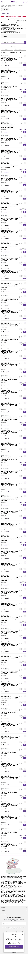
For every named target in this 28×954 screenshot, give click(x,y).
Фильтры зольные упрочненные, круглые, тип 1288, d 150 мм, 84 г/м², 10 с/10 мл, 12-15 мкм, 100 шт (9, 298)
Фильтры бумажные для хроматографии (10, 31)
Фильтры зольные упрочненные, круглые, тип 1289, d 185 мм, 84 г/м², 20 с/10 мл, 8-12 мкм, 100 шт (9, 418)
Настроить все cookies (14, 949)
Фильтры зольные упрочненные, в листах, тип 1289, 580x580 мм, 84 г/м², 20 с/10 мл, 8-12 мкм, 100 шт (9, 99)
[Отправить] (24, 924)
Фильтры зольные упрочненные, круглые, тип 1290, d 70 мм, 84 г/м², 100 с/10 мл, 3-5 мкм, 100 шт (9, 565)
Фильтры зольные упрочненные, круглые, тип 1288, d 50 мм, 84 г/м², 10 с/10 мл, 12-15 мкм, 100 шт (9, 218)
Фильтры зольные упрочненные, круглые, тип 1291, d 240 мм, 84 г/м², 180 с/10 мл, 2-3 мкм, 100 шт (9, 765)
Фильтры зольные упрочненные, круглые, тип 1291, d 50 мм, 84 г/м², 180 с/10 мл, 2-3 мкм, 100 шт (9, 658)
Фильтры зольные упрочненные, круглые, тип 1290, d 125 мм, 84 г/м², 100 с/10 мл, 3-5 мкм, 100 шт (9, 605)
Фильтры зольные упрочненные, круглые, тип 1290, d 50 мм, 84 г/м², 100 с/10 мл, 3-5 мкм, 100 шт (9, 538)
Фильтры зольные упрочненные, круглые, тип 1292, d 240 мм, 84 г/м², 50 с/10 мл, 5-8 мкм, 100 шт (9, 845)
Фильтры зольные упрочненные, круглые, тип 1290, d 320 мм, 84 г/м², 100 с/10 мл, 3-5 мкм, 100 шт (9, 631)
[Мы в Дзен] (17, 932)
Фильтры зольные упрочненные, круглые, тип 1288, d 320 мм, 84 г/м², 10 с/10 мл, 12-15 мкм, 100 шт (9, 338)
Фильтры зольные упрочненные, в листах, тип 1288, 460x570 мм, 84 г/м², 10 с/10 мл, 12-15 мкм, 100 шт (9, 59)
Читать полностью (21, 20)
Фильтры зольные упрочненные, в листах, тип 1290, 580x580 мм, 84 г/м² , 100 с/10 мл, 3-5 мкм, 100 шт (8, 125)
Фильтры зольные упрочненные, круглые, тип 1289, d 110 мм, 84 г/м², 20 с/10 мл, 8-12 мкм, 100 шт (9, 378)
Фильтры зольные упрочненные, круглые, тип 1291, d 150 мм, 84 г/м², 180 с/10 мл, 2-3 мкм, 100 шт (9, 738)
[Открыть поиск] (4, 2)
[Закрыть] (22, 934)
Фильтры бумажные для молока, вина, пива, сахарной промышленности (11, 26)
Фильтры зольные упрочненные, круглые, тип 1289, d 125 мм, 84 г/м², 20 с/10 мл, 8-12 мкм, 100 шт (9, 392)
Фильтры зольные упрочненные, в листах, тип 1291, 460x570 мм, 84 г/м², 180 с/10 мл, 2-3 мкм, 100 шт (9, 139)
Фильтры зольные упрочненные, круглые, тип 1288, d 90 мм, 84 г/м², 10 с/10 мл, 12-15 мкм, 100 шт (9, 258)
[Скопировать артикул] (5, 63)
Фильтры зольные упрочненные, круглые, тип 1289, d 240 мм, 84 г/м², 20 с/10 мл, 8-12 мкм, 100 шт (9, 432)
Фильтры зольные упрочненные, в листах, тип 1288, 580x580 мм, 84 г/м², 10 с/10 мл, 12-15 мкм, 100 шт (9, 72)
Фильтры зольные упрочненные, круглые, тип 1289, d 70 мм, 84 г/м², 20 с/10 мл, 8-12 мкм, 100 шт (9, 485)
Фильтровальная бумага (14, 22)
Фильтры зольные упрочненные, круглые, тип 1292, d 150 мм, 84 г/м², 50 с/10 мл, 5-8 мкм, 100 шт (9, 818)
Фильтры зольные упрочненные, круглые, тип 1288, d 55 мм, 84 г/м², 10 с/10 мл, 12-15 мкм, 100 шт (9, 232)
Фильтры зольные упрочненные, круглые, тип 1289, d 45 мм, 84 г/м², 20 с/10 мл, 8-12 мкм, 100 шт (9, 352)
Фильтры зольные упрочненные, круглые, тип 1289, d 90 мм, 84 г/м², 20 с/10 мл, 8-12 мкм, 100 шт (9, 498)
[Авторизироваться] (23, 2)
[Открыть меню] (1, 2)
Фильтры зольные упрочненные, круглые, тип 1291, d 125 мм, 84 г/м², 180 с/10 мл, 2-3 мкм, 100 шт (9, 725)
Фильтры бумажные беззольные (8, 24)
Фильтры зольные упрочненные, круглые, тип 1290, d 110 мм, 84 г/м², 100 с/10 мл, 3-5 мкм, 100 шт (9, 591)
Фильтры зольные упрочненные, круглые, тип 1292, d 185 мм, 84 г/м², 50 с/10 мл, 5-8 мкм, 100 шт (9, 831)
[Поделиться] (21, 57)
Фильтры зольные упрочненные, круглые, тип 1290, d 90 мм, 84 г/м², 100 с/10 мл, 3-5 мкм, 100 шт (9, 578)
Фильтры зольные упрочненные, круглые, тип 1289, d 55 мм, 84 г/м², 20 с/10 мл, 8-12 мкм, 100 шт (9, 472)
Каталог (3, 907)
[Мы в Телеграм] (6, 932)
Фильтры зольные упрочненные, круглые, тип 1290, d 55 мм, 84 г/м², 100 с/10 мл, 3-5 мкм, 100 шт (9, 551)
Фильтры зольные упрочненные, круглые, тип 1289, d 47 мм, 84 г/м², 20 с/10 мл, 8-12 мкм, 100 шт (9, 365)
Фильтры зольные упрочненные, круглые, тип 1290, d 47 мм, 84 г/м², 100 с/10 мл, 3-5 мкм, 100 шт (9, 525)
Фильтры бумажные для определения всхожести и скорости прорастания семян (13, 29)
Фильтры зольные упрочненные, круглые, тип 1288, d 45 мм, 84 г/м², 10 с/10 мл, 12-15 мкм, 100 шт (9, 192)
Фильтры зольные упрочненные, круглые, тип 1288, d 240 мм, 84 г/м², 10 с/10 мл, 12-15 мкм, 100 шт (9, 325)
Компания (3, 913)
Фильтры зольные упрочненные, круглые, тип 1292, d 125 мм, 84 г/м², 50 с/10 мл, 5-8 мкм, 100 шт (9, 805)
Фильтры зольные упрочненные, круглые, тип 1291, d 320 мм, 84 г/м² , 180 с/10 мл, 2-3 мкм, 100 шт (9, 778)
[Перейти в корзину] (26, 2)
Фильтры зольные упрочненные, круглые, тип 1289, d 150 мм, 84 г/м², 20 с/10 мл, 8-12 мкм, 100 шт (9, 405)
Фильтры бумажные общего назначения (10, 32)
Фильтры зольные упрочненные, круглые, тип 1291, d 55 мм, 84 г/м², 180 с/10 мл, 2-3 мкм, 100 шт (9, 671)
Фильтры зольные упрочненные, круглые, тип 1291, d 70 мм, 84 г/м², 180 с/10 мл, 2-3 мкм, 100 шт (9, 685)
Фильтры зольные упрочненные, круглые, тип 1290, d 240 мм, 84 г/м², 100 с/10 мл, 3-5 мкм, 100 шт (9, 618)
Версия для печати (14, 952)
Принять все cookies (14, 946)
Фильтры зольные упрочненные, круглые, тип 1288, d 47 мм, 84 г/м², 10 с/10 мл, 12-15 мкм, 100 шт (9, 205)
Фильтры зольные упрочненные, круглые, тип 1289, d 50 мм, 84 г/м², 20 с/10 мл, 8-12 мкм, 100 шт (9, 458)
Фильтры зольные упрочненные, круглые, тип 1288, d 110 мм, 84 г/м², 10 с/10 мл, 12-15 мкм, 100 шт (9, 272)
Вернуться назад (5, 13)
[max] (22, 932)
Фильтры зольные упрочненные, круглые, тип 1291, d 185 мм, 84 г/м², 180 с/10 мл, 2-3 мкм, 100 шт (9, 751)
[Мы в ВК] (11, 932)
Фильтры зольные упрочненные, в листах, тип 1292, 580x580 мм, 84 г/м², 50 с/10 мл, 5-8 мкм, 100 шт (9, 178)
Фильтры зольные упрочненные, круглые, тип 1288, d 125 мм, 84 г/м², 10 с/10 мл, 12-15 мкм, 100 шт (9, 285)
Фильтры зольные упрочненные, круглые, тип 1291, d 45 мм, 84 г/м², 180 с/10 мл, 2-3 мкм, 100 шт (9, 645)
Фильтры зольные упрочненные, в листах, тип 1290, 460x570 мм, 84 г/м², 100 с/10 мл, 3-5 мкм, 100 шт (9, 112)
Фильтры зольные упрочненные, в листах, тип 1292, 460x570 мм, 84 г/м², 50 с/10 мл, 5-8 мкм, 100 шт (9, 165)
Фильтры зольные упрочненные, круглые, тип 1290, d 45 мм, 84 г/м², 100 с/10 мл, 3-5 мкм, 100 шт (9, 512)
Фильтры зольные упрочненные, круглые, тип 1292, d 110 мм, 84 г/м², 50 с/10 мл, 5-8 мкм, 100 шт (9, 791)
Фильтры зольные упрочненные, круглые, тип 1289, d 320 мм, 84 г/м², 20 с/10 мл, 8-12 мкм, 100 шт (9, 445)
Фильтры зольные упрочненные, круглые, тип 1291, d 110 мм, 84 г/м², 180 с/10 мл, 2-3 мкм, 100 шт (9, 711)
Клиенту (3, 910)
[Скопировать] (19, 57)
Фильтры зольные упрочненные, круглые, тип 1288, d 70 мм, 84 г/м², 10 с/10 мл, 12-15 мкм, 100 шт (9, 245)
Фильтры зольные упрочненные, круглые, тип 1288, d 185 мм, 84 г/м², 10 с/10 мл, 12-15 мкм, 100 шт (9, 312)
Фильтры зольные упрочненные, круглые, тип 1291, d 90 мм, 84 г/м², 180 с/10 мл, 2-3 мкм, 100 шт (9, 698)
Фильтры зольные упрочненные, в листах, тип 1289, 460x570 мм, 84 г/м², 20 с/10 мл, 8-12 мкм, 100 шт (9, 85)
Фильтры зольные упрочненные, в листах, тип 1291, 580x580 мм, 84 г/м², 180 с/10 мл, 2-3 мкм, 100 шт (9, 152)
